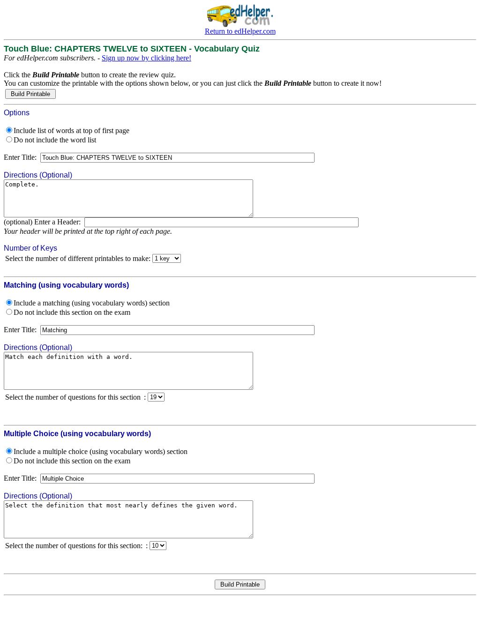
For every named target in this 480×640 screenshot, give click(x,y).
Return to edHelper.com (240, 31)
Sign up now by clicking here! (146, 58)
